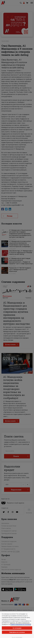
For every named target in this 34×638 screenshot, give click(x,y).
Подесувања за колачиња (17, 632)
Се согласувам (17, 628)
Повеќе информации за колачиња (21, 624)
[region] (17, 624)
